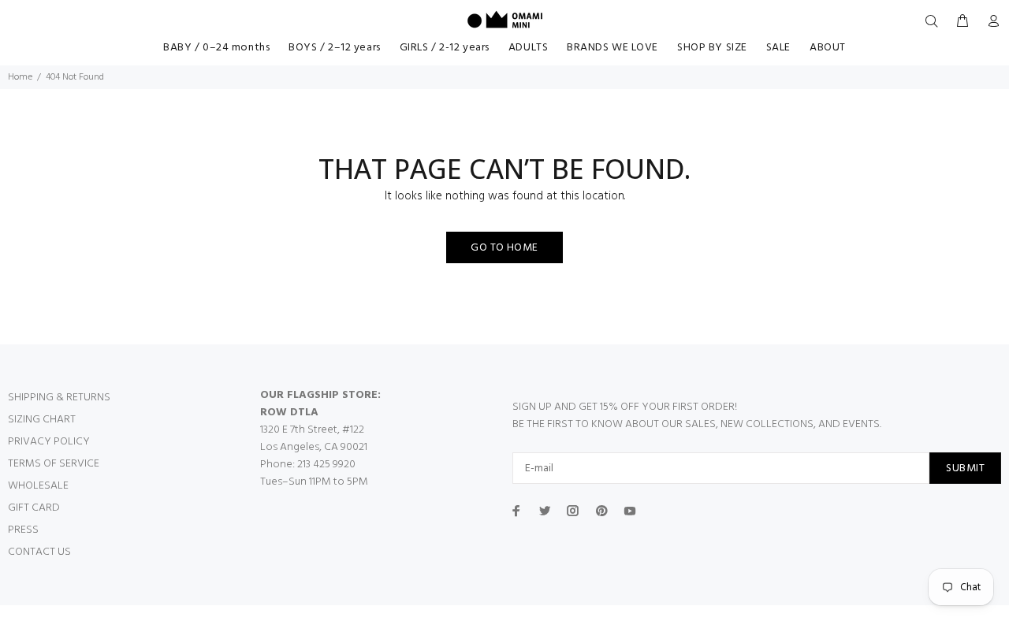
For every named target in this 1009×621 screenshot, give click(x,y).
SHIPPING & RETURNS (59, 398)
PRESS (23, 530)
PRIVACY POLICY (49, 442)
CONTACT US (39, 552)
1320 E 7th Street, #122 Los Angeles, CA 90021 (313, 438)
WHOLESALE (38, 486)
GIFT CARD (34, 508)
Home (20, 77)
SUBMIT (965, 468)
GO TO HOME (504, 248)
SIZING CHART (42, 420)
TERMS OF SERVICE (53, 464)
